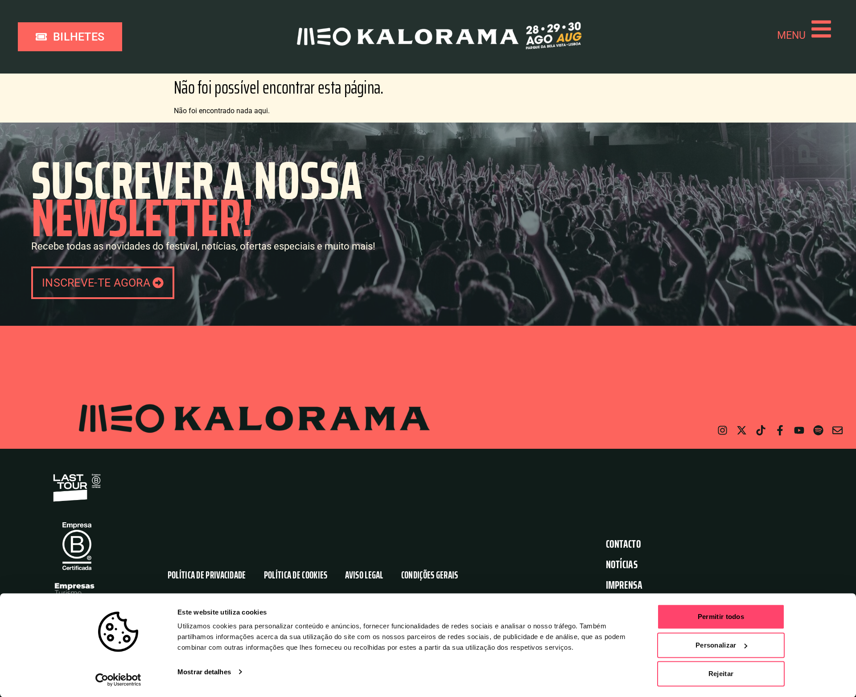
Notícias (622, 564)
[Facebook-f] (780, 430)
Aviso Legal (364, 575)
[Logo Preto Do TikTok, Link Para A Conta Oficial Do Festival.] (761, 430)
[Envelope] (837, 430)
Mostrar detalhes (204, 672)
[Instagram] (722, 430)
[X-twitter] (742, 430)
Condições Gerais (429, 575)
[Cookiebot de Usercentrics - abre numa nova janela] (118, 679)
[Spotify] (818, 430)
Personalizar (716, 645)
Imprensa (624, 585)
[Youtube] (799, 430)
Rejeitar (720, 673)
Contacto (623, 544)
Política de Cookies (296, 575)
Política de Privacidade (207, 575)
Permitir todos (721, 616)
